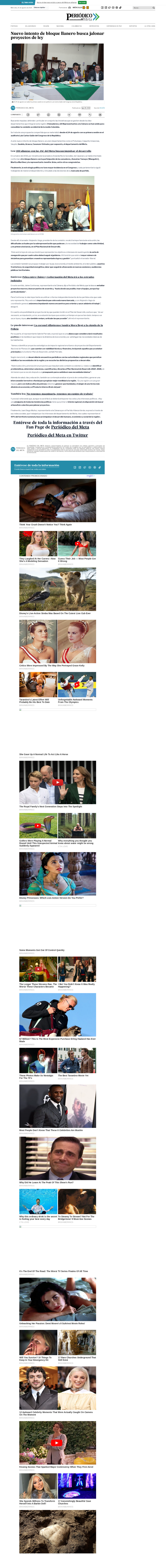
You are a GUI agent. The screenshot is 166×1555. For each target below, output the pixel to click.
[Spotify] (116, 7)
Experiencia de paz (114, 26)
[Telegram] (69, 114)
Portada (14, 26)
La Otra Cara (150, 26)
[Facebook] (102, 7)
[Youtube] (113, 7)
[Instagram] (106, 7)
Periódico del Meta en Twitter (57, 435)
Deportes (133, 26)
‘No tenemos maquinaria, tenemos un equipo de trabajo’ (59, 394)
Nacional (60, 26)
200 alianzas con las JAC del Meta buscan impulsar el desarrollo (53, 151)
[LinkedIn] (59, 114)
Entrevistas (94, 26)
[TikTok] (120, 7)
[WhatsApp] (48, 114)
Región (46, 26)
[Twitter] (109, 7)
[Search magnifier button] (153, 7)
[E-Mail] (79, 114)
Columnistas (77, 26)
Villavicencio (30, 26)
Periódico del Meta (70, 427)
